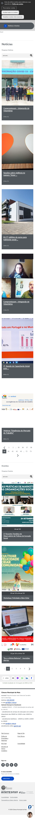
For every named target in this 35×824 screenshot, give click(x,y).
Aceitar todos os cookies (10, 12)
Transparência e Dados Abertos (9, 800)
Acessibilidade (5, 797)
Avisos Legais (23, 800)
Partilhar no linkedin (27, 678)
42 (17, 451)
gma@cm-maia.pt (11, 723)
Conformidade (14, 797)
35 (18, 448)
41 (13, 451)
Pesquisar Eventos (7, 471)
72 (26, 451)
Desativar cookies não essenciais (13, 17)
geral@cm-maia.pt (11, 702)
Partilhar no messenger (18, 678)
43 (21, 451)
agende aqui (17, 726)
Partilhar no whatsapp (22, 678)
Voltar (7, 678)
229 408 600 (10, 700)
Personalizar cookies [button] (9, 8)
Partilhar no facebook (31, 678)
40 (8, 451)
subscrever (6, 778)
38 (31, 448)
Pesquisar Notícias (7, 50)
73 (31, 451)
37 (27, 448)
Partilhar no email (13, 678)
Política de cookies (17, 4)
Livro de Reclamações (6, 788)
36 (23, 448)
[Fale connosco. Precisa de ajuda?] (31, 820)
